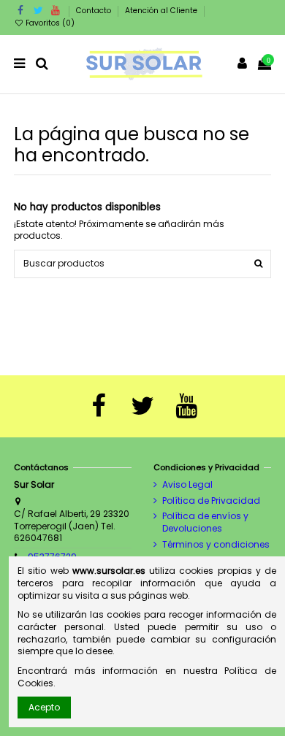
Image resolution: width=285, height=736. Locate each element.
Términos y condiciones (216, 545)
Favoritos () (49, 23)
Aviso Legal (187, 485)
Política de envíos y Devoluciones (205, 522)
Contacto (94, 10)
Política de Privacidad (211, 501)
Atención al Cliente (161, 10)
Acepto (44, 707)
